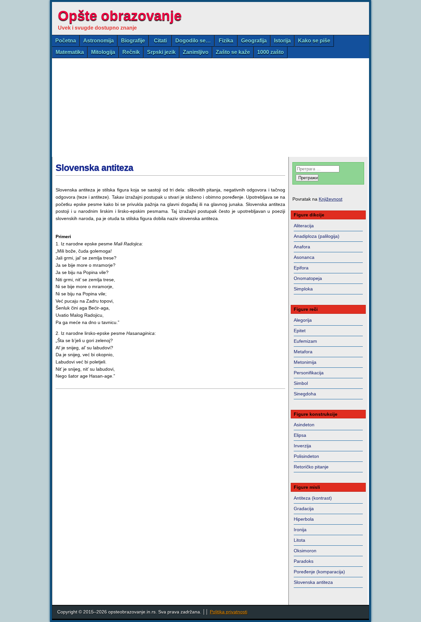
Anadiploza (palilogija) (316, 236)
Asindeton (304, 424)
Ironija (300, 529)
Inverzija (302, 445)
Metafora (303, 351)
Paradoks (303, 561)
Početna (65, 40)
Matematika (70, 52)
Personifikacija (309, 372)
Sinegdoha (305, 393)
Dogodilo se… (193, 40)
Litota (299, 540)
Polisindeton (306, 456)
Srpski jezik (161, 52)
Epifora (301, 267)
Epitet (300, 330)
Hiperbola (304, 519)
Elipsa (300, 435)
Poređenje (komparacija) (319, 571)
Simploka (303, 288)
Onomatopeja (308, 278)
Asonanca (304, 257)
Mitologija (103, 52)
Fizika (226, 40)
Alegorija (303, 320)
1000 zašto (270, 52)
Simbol (301, 383)
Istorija (282, 40)
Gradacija (304, 508)
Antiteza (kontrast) (313, 498)
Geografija (254, 40)
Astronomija (98, 40)
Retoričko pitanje (311, 466)
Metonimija (305, 362)
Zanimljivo (196, 52)
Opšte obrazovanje (120, 15)
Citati (160, 40)
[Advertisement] (210, 108)
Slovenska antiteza (94, 167)
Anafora (302, 246)
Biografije (133, 40)
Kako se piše (314, 40)
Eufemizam (305, 341)
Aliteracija (304, 225)
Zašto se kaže (233, 52)
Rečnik (131, 52)
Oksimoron (305, 550)
